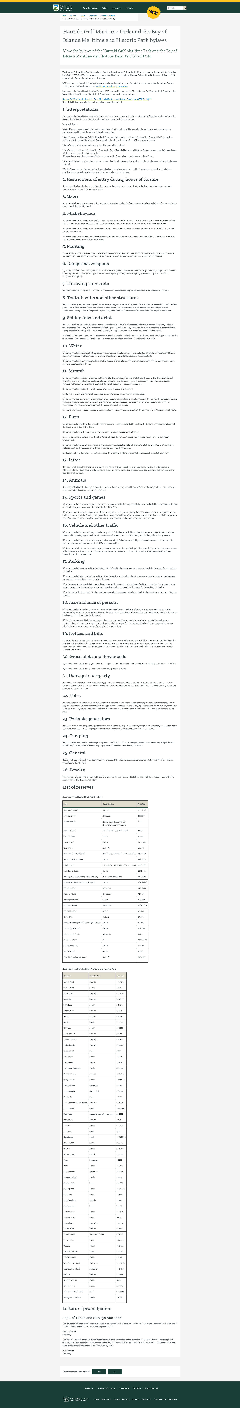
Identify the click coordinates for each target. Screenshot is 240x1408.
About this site (146, 1399)
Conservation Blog (106, 1388)
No (115, 1372)
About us (73, 16)
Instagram (124, 1388)
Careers (96, 1399)
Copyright (135, 1399)
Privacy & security (160, 1399)
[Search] (185, 8)
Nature (105, 8)
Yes (99, 1372)
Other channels (152, 1388)
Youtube (137, 1388)
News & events (106, 1399)
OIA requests (172, 1399)
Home (64, 16)
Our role (83, 16)
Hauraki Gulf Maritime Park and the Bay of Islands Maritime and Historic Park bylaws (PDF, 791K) (105, 99)
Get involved (116, 8)
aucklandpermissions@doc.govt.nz (111, 86)
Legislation (93, 16)
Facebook (89, 1388)
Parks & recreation (90, 8)
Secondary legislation (108, 16)
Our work (129, 8)
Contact (125, 1399)
